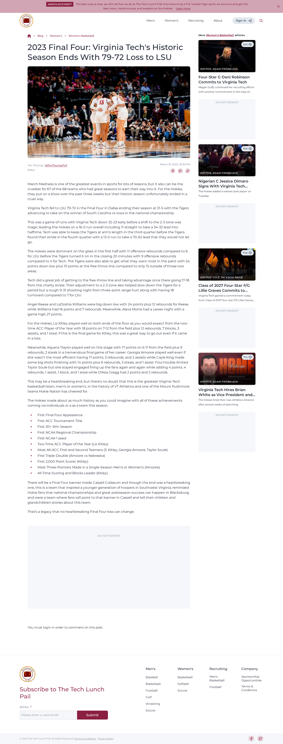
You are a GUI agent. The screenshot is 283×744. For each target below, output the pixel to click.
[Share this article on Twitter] (180, 170)
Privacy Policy (106, 738)
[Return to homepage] (26, 20)
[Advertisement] (108, 568)
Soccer (151, 710)
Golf (149, 697)
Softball (183, 684)
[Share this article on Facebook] (172, 170)
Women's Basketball (81, 35)
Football (152, 690)
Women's (171, 20)
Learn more (183, 8)
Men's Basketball (217, 678)
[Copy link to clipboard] (187, 170)
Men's (150, 20)
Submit (92, 715)
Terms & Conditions (249, 688)
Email (24, 707)
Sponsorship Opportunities (251, 678)
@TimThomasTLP (56, 165)
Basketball (153, 684)
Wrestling (153, 704)
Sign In (241, 20)
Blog (40, 35)
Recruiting (196, 20)
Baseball (152, 677)
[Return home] (29, 36)
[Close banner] (278, 6)
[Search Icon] (261, 21)
